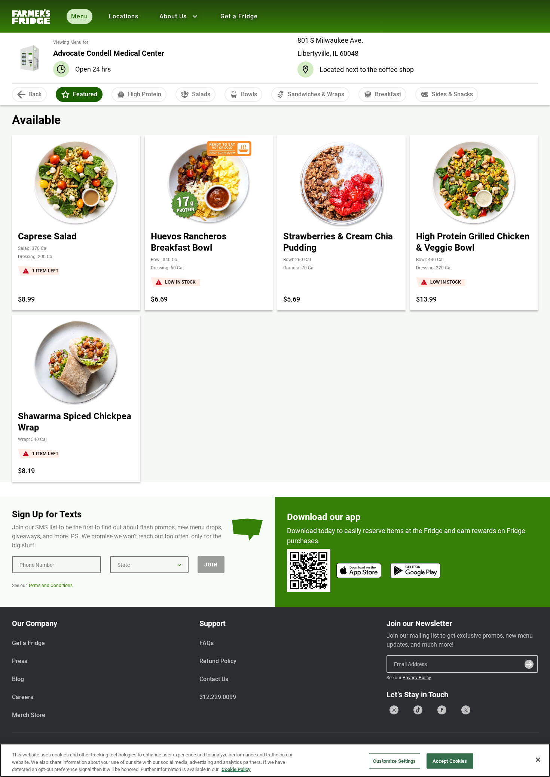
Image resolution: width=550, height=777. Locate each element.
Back (35, 94)
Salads (201, 94)
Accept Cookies (450, 761)
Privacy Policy (417, 677)
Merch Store (28, 715)
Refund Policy (217, 661)
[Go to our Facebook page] (441, 709)
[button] (65, 94)
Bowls (249, 94)
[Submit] (529, 664)
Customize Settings (394, 761)
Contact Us (213, 679)
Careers (22, 697)
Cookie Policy (236, 769)
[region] (275, 760)
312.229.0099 (217, 697)
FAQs (206, 643)
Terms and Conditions (50, 585)
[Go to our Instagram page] (393, 709)
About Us (173, 16)
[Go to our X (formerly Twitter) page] (465, 709)
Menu (79, 16)
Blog (18, 679)
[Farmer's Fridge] (31, 16)
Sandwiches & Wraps (316, 94)
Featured (85, 94)
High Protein (144, 94)
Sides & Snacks (452, 94)
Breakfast (388, 94)
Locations (123, 16)
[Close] (538, 760)
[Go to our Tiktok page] (417, 709)
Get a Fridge (239, 16)
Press (19, 661)
